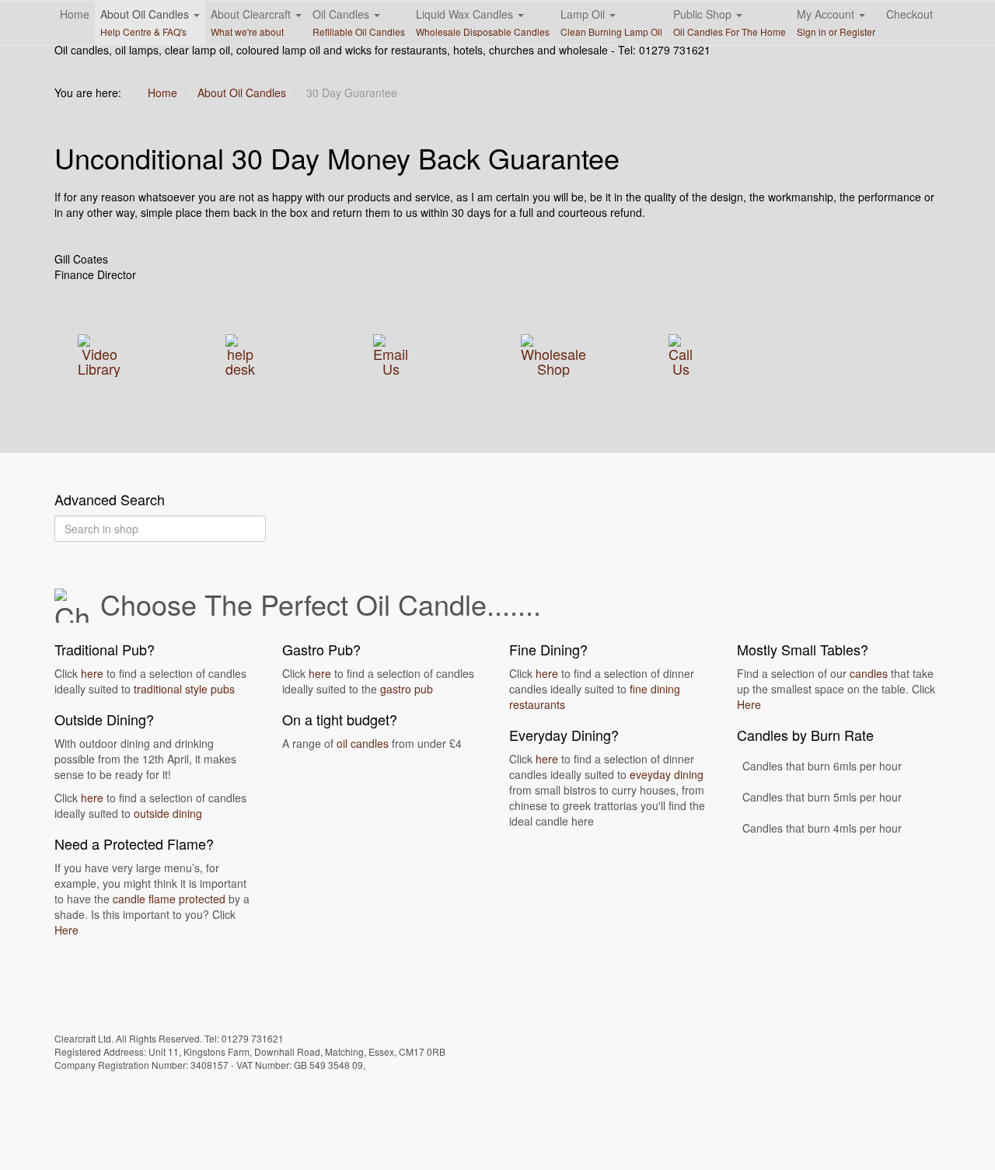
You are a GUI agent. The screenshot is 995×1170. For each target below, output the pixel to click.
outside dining (168, 813)
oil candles (363, 743)
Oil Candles (358, 22)
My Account (836, 22)
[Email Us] (390, 353)
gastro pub (406, 689)
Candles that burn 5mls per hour (822, 797)
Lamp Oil (611, 22)
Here (66, 930)
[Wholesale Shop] (553, 353)
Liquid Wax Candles (483, 22)
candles (869, 673)
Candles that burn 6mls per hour (822, 766)
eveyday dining (666, 774)
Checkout (909, 14)
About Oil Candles (146, 22)
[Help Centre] (240, 353)
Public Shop (729, 22)
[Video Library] (99, 353)
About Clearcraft (252, 22)
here (92, 673)
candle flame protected (169, 898)
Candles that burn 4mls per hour (822, 828)
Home (74, 14)
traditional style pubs (184, 689)
